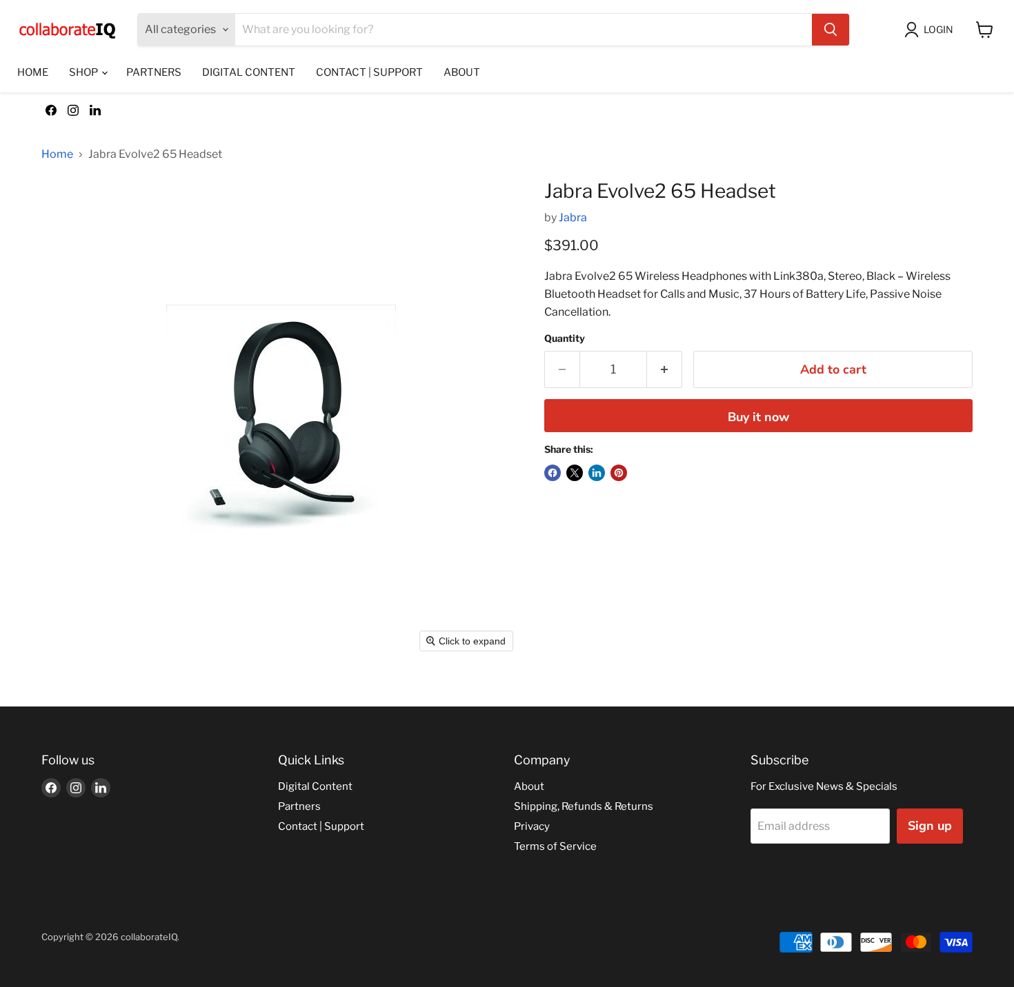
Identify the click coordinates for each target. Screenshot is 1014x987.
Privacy (532, 826)
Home (32, 72)
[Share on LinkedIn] (596, 473)
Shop (84, 72)
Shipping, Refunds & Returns (583, 806)
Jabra (573, 217)
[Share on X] (574, 473)
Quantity (564, 338)
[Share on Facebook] (552, 473)
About (462, 72)
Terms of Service (555, 846)
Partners (153, 72)
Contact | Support (369, 72)
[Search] (830, 29)
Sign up (930, 825)
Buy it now (758, 417)
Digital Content (248, 72)
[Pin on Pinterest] (618, 473)
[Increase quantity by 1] (664, 370)
